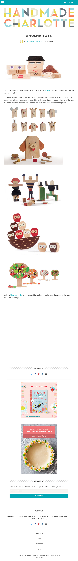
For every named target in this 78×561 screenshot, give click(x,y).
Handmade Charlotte (35, 41)
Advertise (39, 544)
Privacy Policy (55, 556)
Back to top (39, 557)
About (39, 538)
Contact (39, 549)
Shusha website (16, 295)
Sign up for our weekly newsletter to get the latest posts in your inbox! (37, 487)
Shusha (47, 90)
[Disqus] (39, 335)
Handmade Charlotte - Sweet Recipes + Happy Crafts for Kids (39, 17)
